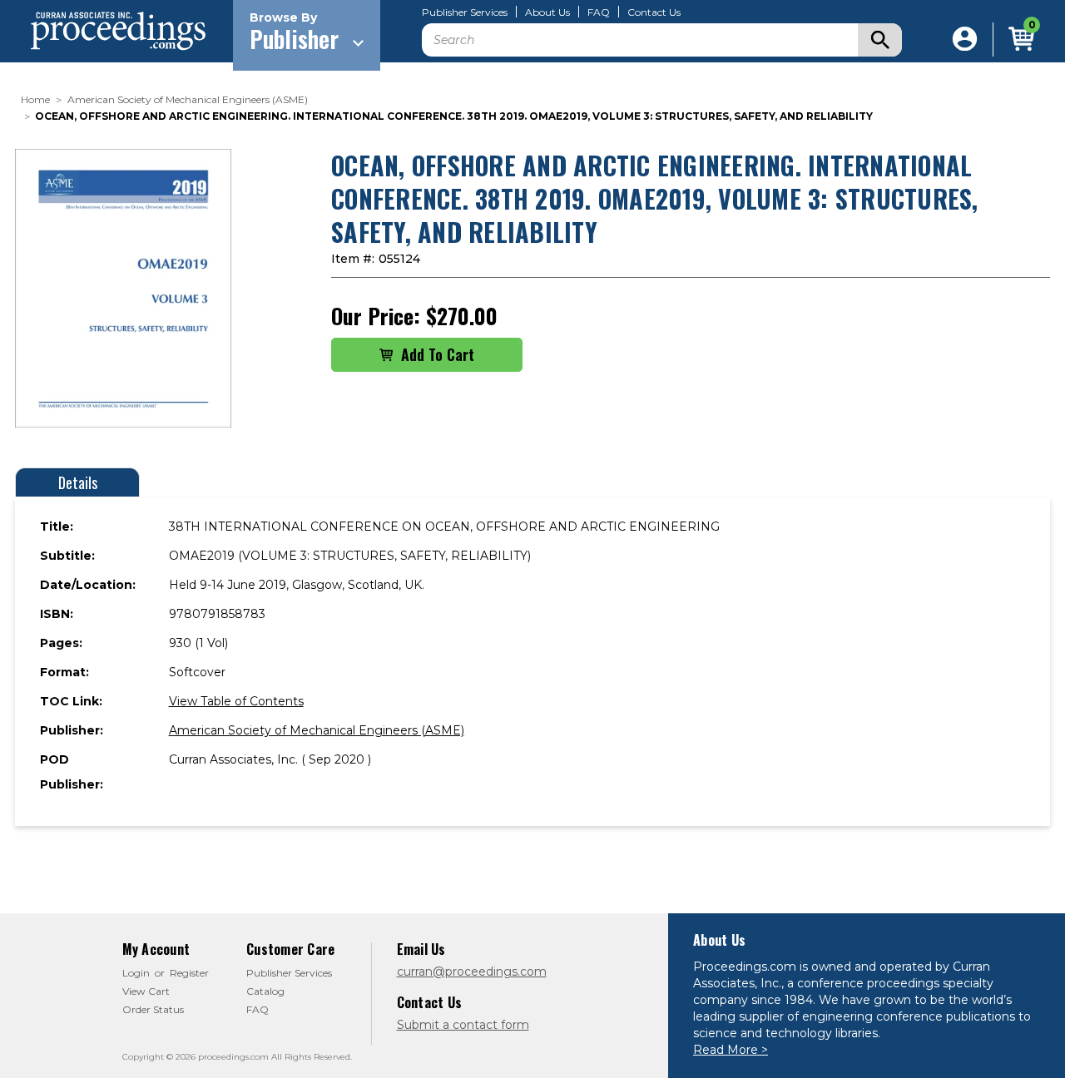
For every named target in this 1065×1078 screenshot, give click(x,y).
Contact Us (654, 12)
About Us (547, 12)
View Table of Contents (236, 701)
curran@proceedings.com (472, 971)
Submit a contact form (463, 1024)
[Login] (965, 39)
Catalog (265, 991)
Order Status (153, 1009)
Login (136, 973)
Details (77, 482)
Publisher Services (465, 12)
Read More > (730, 1049)
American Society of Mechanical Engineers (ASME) (316, 730)
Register (189, 973)
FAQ (598, 12)
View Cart (146, 991)
